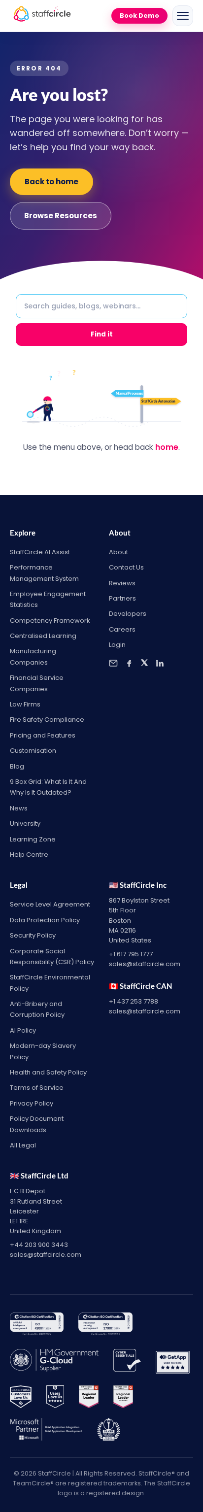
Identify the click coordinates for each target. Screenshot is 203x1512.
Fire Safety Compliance (47, 719)
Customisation (33, 750)
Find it (102, 334)
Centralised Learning (43, 635)
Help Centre (29, 854)
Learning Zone (33, 839)
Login (117, 644)
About (118, 552)
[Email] (113, 663)
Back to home (51, 181)
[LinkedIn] (159, 663)
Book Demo (139, 15)
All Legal (23, 1145)
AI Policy (23, 1030)
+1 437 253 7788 (133, 1001)
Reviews (122, 583)
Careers (122, 629)
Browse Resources (60, 215)
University (25, 823)
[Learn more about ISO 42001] (37, 1325)
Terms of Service (37, 1087)
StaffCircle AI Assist (40, 552)
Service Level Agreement (50, 904)
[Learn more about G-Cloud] (54, 1362)
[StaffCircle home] (42, 15)
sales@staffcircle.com (144, 964)
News (19, 808)
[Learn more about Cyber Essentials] (127, 1362)
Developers (127, 613)
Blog (17, 766)
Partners (122, 598)
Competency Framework (50, 620)
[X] (144, 663)
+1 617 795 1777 (131, 954)
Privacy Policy (31, 1103)
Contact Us (126, 567)
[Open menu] (182, 15)
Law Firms (25, 704)
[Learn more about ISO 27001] (105, 1325)
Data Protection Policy (45, 920)
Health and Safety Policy (48, 1072)
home (166, 447)
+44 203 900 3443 (39, 1244)
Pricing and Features (42, 735)
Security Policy (33, 935)
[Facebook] (129, 663)
